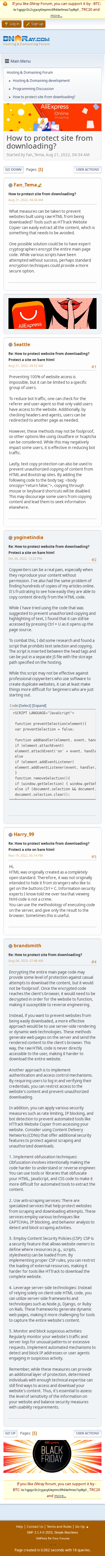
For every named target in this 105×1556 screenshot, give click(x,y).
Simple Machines (66, 1532)
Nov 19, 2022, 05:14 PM (25, 855)
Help (19, 1526)
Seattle (22, 344)
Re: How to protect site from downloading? (45, 954)
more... (56, 15)
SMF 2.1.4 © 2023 (39, 1532)
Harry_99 (24, 834)
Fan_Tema (25, 185)
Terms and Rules (59, 1526)
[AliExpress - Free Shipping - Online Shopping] (53, 129)
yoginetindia (28, 537)
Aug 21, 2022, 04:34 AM (25, 200)
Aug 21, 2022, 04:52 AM (25, 365)
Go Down (13, 169)
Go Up (10, 1433)
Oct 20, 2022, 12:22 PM (25, 558)
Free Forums (60, 1538)
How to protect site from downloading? (42, 193)
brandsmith (27, 945)
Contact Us (35, 1526)
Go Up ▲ (82, 1526)
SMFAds (41, 1538)
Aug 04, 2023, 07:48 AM (25, 960)
